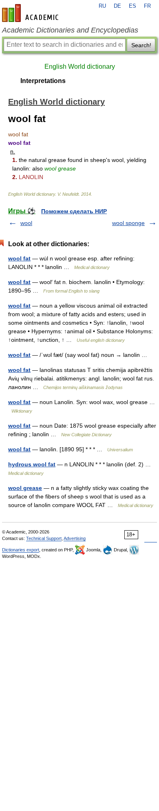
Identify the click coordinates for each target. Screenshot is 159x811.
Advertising (75, 538)
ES (132, 6)
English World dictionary (79, 66)
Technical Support (44, 538)
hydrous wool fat (31, 464)
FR (147, 6)
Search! (141, 45)
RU (102, 6)
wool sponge (128, 223)
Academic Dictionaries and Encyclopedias (70, 30)
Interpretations (43, 80)
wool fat (19, 258)
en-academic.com (31, 13)
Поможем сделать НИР (74, 211)
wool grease (25, 488)
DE (117, 6)
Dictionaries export (20, 549)
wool (26, 223)
